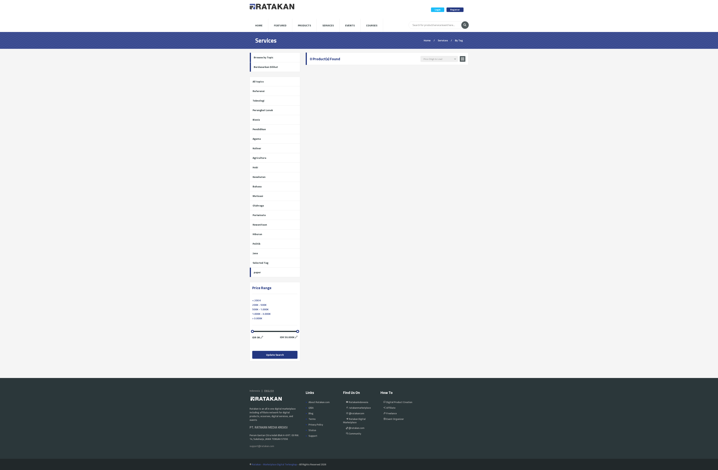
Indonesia (255, 391)
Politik (256, 244)
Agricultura (259, 158)
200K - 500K (259, 305)
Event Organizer (395, 419)
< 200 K (256, 300)
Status (312, 430)
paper (257, 272)
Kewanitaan (260, 224)
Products (304, 25)
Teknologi (258, 100)
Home (259, 25)
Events (350, 25)
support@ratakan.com (262, 446)
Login (438, 9)
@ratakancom (356, 413)
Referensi (259, 91)
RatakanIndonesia (358, 402)
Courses (371, 25)
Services (328, 25)
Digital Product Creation (399, 402)
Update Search (275, 355)
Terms (312, 419)
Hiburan (257, 234)
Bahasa (257, 186)
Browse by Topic (263, 57)
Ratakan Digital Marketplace (354, 420)
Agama (257, 139)
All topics (258, 81)
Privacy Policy (316, 424)
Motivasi (258, 196)
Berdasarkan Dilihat (266, 67)
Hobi (255, 167)
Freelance (391, 413)
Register (455, 9)
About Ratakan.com (319, 402)
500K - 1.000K (260, 309)
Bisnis (256, 120)
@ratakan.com (356, 428)
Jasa (255, 253)
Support (313, 436)
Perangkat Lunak (263, 110)
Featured (280, 25)
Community (354, 433)
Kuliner (257, 148)
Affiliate (390, 408)
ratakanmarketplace (359, 408)
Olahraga (258, 205)
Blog (311, 413)
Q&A (311, 408)
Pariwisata (259, 215)
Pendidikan (259, 129)
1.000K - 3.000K (261, 314)
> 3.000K (257, 318)
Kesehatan (259, 177)
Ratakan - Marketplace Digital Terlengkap (274, 464)
